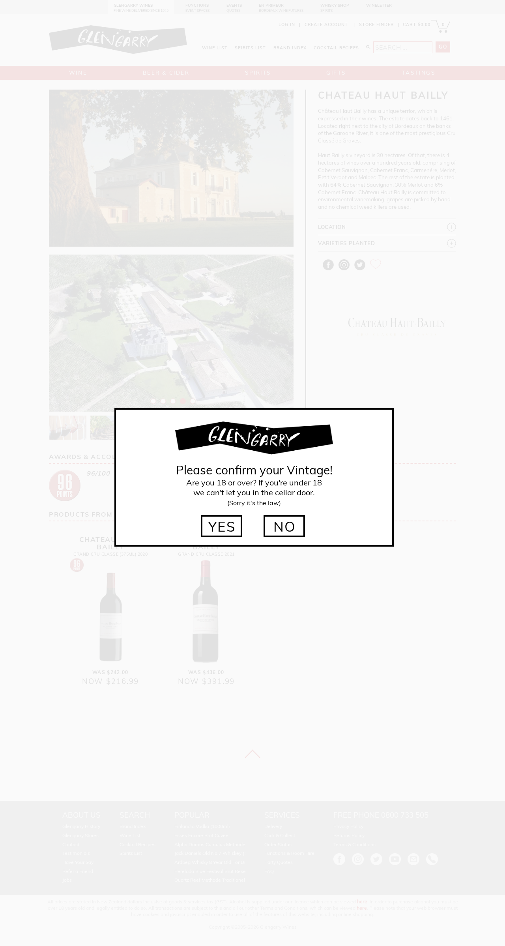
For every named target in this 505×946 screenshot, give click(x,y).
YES (222, 526)
